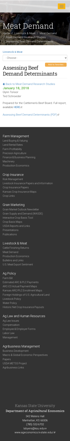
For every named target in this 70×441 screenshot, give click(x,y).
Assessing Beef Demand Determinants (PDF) (31, 114)
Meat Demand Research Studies (26, 37)
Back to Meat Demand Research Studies (30, 84)
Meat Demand (48, 33)
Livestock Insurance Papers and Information (28, 183)
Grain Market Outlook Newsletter (21, 209)
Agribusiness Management (21, 346)
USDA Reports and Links (16, 226)
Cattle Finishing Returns (16, 247)
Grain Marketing (14, 205)
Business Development (16, 350)
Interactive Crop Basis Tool (18, 217)
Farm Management (16, 136)
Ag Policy (9, 273)
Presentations (10, 230)
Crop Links (9, 195)
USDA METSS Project (15, 363)
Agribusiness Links (13, 367)
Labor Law (9, 333)
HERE (18, 107)
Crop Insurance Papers (16, 187)
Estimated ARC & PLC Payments (21, 282)
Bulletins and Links (13, 260)
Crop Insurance (13, 175)
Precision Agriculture (14, 153)
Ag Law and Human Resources (24, 316)
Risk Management (13, 179)
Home (6, 33)
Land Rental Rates (13, 144)
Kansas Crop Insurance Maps (19, 191)
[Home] (14, 6)
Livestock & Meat (24, 33)
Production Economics (16, 165)
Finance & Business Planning (19, 157)
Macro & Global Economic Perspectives (25, 355)
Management (10, 337)
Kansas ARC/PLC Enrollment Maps (22, 290)
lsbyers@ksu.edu (35, 428)
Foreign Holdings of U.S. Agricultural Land (26, 294)
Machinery (9, 161)
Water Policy (10, 303)
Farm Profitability (12, 149)
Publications (10, 234)
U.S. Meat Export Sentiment (18, 264)
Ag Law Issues (11, 320)
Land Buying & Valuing (15, 140)
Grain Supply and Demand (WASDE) (23, 213)
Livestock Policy (12, 298)
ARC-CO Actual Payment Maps (20, 286)
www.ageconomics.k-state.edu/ (35, 432)
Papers (7, 359)
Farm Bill (8, 278)
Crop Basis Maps (12, 221)
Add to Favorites (55, 64)
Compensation (11, 324)
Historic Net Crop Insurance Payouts (23, 307)
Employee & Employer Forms (19, 329)
